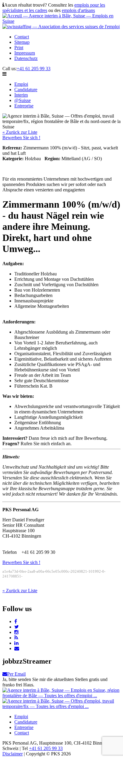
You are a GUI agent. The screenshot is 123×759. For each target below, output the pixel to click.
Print (18, 47)
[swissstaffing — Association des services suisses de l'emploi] (61, 26)
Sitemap (22, 42)
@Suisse (22, 100)
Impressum (24, 53)
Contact (21, 36)
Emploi (21, 84)
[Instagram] (16, 632)
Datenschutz (26, 58)
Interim (21, 95)
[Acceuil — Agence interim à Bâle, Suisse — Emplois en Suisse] (61, 21)
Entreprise (23, 105)
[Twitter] (16, 626)
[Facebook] (15, 621)
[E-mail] (16, 648)
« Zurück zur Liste (19, 132)
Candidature (25, 89)
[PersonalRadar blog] (16, 637)
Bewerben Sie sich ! (21, 137)
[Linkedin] (16, 643)
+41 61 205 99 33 (33, 68)
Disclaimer (12, 753)
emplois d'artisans (78, 10)
